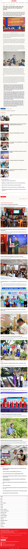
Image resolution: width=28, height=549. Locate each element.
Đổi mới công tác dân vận (6, 485)
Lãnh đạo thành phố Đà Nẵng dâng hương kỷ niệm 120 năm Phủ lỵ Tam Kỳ (13, 363)
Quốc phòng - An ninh (3, 512)
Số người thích (25, 198)
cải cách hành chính (4, 110)
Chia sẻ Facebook (3, 108)
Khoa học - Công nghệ (4, 509)
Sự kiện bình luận (3, 523)
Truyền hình (2, 518)
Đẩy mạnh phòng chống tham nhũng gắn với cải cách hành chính (18, 115)
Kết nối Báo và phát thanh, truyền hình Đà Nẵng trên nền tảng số (10, 541)
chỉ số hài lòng (8, 110)
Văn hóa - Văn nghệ (21, 2)
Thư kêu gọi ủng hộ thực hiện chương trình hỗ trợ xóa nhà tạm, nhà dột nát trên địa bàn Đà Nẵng (15, 476)
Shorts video (2, 526)
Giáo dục (17, 2)
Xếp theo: (20, 198)
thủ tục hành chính (13, 110)
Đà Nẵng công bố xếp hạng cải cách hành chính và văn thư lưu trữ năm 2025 (17, 170)
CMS (13, 548)
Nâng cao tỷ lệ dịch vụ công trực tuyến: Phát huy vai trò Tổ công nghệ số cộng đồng (13, 187)
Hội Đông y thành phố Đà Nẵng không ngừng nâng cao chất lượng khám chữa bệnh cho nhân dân (14, 469)
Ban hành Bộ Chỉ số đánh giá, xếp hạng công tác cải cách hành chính (17, 152)
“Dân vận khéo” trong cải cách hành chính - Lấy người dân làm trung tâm (18, 142)
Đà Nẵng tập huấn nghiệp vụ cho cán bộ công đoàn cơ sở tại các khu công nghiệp (15, 490)
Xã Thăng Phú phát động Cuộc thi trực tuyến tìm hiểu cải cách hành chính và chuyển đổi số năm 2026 (17, 124)
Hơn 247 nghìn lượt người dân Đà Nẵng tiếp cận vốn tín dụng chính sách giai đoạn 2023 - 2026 (15, 488)
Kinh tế (11, 2)
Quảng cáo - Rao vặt (3, 517)
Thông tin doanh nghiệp (4, 515)
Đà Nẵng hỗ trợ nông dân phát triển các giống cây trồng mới (11, 414)
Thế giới (2, 507)
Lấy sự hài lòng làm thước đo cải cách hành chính (16, 160)
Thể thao (2, 506)
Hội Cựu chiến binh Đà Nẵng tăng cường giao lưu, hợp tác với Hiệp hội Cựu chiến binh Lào (13, 230)
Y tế (24, 2)
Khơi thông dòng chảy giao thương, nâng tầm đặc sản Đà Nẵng (11, 440)
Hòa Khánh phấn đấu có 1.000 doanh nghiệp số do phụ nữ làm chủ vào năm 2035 (14, 282)
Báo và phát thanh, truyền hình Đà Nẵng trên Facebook (8, 544)
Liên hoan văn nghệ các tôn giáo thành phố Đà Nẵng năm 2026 (12, 471)
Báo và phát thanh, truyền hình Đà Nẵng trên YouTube (8, 545)
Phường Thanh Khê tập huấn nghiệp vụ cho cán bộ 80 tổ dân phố (12, 256)
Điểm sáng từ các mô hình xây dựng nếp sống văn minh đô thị (11, 336)
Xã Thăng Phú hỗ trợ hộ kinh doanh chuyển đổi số (9, 204)
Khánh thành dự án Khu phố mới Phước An (8, 389)
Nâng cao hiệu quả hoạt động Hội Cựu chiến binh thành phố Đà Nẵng (13, 473)
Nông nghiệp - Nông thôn (4, 520)
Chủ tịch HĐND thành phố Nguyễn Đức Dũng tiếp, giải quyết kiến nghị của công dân (15, 483)
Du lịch (14, 2)
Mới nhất (3, 2)
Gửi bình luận (3, 196)
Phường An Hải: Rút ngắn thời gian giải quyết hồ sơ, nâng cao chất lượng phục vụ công (13, 310)
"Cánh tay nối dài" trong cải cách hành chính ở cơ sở (9, 180)
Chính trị (6, 2)
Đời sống (2, 504)
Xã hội (9, 2)
